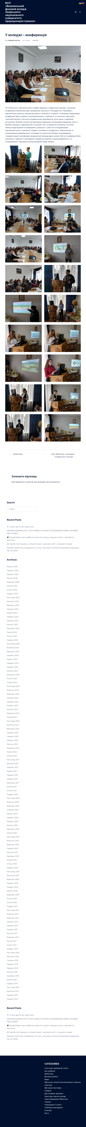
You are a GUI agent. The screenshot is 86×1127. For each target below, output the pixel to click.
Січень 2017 (12, 945)
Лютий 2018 (12, 899)
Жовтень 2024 (13, 648)
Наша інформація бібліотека (56, 1099)
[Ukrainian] (80, 3)
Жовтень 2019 (13, 841)
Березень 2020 (13, 829)
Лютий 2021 (12, 787)
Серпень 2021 (12, 767)
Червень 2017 (12, 926)
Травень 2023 (12, 705)
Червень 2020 (12, 817)
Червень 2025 (12, 617)
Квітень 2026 (12, 578)
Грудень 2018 (12, 868)
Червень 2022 (12, 736)
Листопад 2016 (13, 953)
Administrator (14, 40)
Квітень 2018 (12, 891)
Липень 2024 (12, 659)
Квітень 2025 (12, 624)
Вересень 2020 (13, 806)
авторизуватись (53, 482)
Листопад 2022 (13, 721)
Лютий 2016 (12, 980)
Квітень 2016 (12, 972)
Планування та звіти (53, 1105)
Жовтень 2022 (13, 725)
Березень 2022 (13, 748)
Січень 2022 (12, 756)
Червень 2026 (12, 570)
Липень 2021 (12, 771)
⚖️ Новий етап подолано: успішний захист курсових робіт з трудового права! (39, 544)
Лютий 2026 (12, 586)
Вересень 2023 (13, 694)
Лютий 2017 (12, 941)
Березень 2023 (13, 713)
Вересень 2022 (13, 729)
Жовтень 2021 (13, 763)
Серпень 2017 (12, 922)
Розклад (48, 1110)
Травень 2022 (12, 740)
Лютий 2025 (12, 632)
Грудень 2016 (12, 949)
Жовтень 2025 (13, 601)
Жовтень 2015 (13, 991)
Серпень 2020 (13, 810)
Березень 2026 (13, 582)
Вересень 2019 (13, 844)
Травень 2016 (12, 968)
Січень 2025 (12, 636)
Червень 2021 (12, 775)
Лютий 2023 (12, 717)
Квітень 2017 (12, 933)
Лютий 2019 (12, 860)
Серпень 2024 (13, 655)
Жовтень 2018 (13, 875)
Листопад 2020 (13, 798)
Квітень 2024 (12, 671)
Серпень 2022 (13, 733)
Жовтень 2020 (13, 802)
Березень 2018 (13, 895)
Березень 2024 (13, 675)
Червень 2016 (12, 964)
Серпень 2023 (13, 698)
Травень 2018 (12, 887)
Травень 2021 (12, 779)
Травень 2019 (12, 848)
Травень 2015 (12, 999)
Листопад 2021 (13, 760)
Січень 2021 (12, 790)
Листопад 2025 (13, 597)
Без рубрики (50, 1071)
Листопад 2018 (13, 872)
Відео (47, 1079)
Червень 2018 (12, 883)
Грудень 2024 (12, 640)
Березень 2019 (13, 856)
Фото (47, 1113)
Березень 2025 (13, 628)
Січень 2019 (12, 864)
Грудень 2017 (12, 906)
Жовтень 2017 (12, 914)
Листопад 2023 (13, 686)
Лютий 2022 (12, 752)
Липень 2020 (12, 814)
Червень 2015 (12, 995)
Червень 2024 (12, 663)
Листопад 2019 (13, 837)
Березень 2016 (13, 976)
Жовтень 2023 (13, 690)
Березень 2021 (13, 783)
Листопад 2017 (13, 910)
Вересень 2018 (13, 879)
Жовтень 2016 (13, 956)
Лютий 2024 (12, 678)
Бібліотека (49, 1074)
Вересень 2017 (13, 918)
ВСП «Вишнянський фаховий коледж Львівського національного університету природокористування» (20, 12)
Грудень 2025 (12, 594)
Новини (35, 40)
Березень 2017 (13, 937)
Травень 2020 (12, 821)
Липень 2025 (12, 613)
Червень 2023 (12, 702)
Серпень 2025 (13, 609)
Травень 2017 (12, 929)
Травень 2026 (12, 574)
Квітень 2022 (12, 744)
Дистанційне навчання (54, 1093)
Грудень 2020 (12, 794)
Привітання (18, 454)
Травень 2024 (12, 667)
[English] (83, 3)
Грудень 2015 (12, 983)
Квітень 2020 (12, 825)
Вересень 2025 (13, 605)
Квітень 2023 (12, 709)
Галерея (48, 1091)
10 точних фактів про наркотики (20, 527)
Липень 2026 (12, 567)
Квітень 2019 (12, 852)
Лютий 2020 (12, 833)
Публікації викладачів (54, 1107)
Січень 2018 (12, 902)
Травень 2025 (12, 621)
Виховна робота (51, 1076)
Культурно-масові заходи (55, 1096)
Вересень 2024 (13, 651)
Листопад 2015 (13, 987)
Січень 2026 (12, 590)
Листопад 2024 (13, 644)
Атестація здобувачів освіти (56, 1068)
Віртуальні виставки (53, 1088)
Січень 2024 (12, 682)
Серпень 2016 (12, 960)
